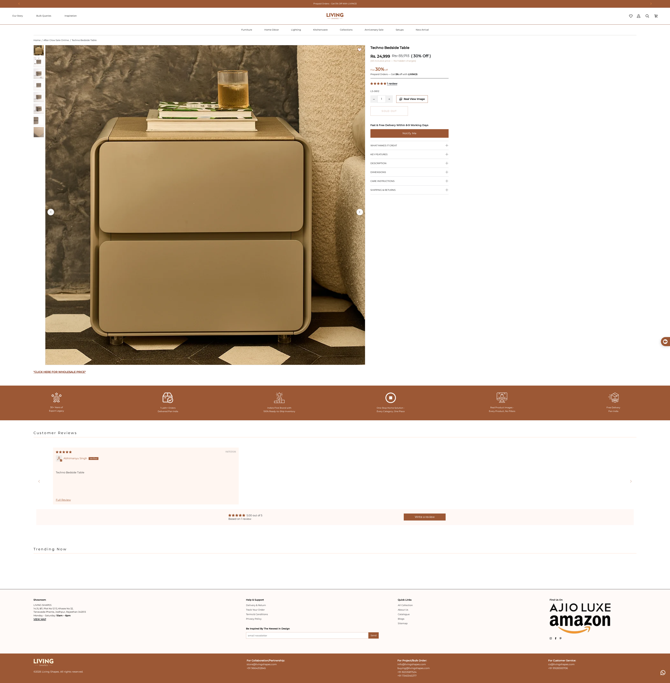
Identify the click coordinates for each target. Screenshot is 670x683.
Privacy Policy (254, 618)
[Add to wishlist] (359, 49)
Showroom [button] (40, 599)
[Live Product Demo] (665, 341)
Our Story (17, 15)
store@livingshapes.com (262, 664)
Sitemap (403, 623)
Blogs (401, 618)
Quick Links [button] (405, 599)
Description (378, 163)
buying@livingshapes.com (413, 668)
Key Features (379, 154)
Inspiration (71, 15)
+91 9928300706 (558, 668)
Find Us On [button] (556, 599)
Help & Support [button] (255, 599)
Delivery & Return (256, 605)
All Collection (405, 605)
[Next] (651, 3)
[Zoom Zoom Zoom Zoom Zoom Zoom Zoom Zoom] (205, 205)
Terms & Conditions (257, 614)
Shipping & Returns (383, 190)
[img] (64, 452)
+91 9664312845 (256, 668)
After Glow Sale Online (56, 40)
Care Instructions (382, 181)
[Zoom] (205, 205)
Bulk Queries (43, 15)
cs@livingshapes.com (561, 664)
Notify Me (409, 133)
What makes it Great (383, 145)
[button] (246, 29)
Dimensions (378, 172)
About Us (403, 609)
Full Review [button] (63, 499)
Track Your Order (255, 609)
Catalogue (404, 614)
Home (37, 40)
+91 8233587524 (406, 672)
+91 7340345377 (406, 675)
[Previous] (19, 3)
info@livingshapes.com (411, 664)
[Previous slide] (39, 481)
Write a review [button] (425, 517)
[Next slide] (631, 481)
